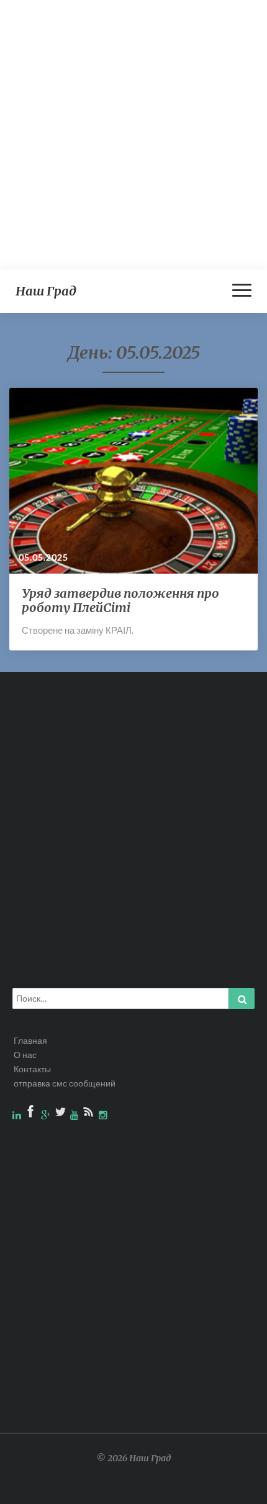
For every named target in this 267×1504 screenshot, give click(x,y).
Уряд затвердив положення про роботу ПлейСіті (120, 600)
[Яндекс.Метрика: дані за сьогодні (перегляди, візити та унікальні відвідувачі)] (229, 1489)
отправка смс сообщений (64, 1083)
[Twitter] (61, 1115)
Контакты (32, 1069)
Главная (30, 1040)
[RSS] (90, 1115)
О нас (25, 1054)
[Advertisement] (133, 133)
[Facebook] (32, 1115)
